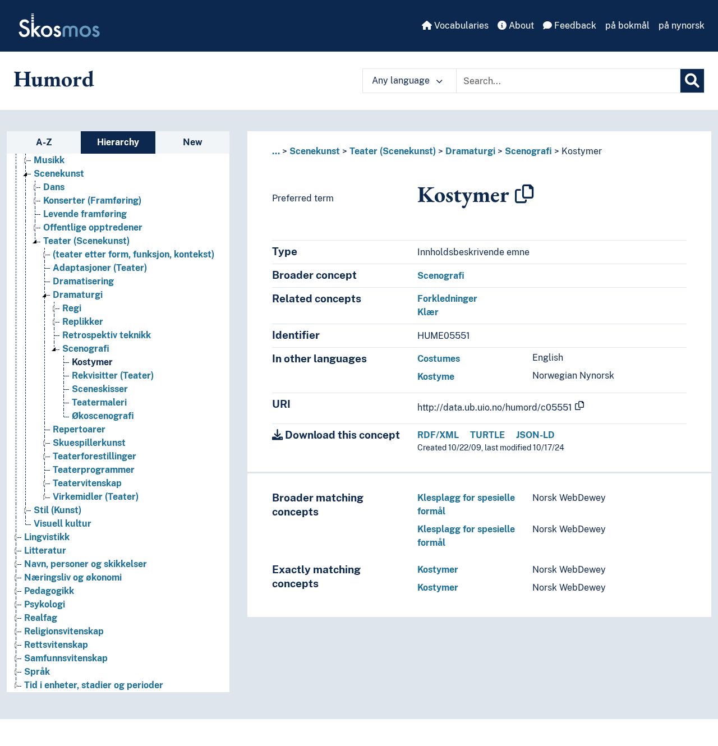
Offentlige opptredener (92, 227)
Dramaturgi (78, 294)
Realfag (40, 618)
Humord (53, 78)
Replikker (82, 321)
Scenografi (85, 348)
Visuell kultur (62, 523)
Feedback (574, 25)
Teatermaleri (99, 402)
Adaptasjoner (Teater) (100, 268)
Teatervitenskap (87, 483)
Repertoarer (79, 429)
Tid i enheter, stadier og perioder (93, 685)
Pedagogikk (49, 591)
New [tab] (192, 142)
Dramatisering (83, 281)
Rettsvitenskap (56, 644)
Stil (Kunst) (57, 510)
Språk (37, 671)
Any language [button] (402, 80)
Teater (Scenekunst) (86, 241)
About (520, 25)
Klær (428, 312)
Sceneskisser (100, 389)
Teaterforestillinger (94, 456)
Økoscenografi (103, 416)
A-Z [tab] (44, 142)
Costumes (438, 358)
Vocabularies (460, 25)
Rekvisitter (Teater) (113, 375)
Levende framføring (85, 214)
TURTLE (487, 435)
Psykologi (44, 604)
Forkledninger (447, 298)
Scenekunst (59, 173)
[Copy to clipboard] (524, 194)
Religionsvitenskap (64, 631)
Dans (54, 187)
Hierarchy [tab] (118, 142)
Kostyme (435, 376)
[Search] (692, 80)
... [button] (276, 151)
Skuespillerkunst (89, 443)
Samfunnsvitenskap (66, 658)
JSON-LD (535, 435)
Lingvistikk (47, 537)
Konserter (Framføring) (92, 200)
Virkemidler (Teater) (96, 496)
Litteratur (45, 550)
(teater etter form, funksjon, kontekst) (133, 254)
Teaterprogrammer (94, 469)
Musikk (49, 160)
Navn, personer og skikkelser (85, 564)
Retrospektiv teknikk (106, 335)
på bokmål (627, 25)
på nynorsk (682, 25)
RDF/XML (438, 435)
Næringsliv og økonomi (73, 577)
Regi (71, 308)
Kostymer (92, 362)
